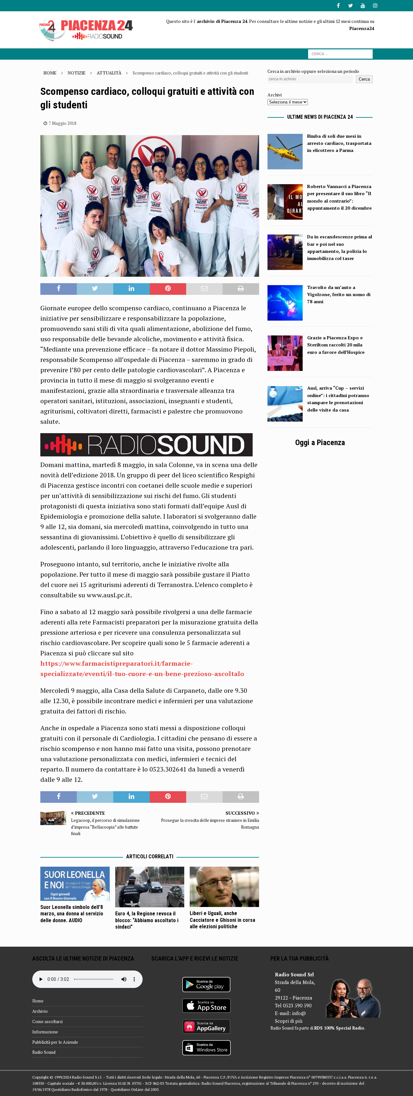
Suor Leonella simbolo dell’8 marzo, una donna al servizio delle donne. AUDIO (71, 914)
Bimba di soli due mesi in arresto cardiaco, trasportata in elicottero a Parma (339, 143)
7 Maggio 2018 (62, 123)
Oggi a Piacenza (320, 442)
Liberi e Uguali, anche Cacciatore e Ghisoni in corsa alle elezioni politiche (222, 920)
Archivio (40, 1011)
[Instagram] (375, 5)
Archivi (274, 95)
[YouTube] (362, 5)
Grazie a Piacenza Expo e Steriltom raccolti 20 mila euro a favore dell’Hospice (336, 344)
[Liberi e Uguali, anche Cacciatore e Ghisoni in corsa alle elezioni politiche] (224, 887)
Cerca (364, 79)
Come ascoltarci (47, 1021)
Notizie (77, 73)
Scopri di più (288, 1021)
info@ (299, 1013)
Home (38, 1001)
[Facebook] (338, 5)
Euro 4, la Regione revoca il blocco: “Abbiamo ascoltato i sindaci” (146, 920)
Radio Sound (43, 1052)
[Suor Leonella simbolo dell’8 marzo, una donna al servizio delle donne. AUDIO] (75, 884)
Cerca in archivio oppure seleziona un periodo (313, 71)
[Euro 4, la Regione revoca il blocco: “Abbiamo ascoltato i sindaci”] (150, 887)
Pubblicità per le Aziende (55, 1042)
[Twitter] (350, 5)
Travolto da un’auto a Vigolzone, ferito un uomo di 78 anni (338, 294)
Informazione (45, 1032)
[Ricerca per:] (340, 53)
